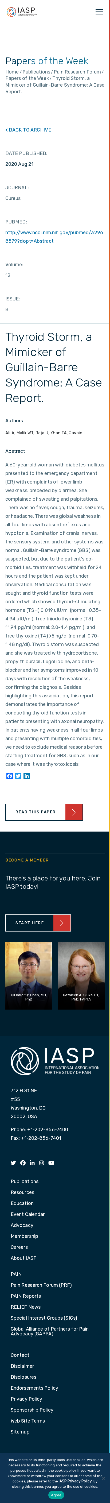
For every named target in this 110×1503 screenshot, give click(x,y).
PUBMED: (16, 222)
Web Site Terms (28, 1421)
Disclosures (23, 1377)
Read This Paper (35, 812)
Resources (22, 1192)
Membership (24, 1236)
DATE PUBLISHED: (26, 153)
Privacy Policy (26, 1399)
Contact (20, 1355)
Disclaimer (22, 1366)
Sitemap (20, 1432)
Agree (56, 1495)
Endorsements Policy (34, 1388)
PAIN (16, 1274)
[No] (103, 1478)
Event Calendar (28, 1214)
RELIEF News (26, 1307)
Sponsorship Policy (32, 1410)
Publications (24, 1181)
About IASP (24, 1258)
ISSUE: (12, 299)
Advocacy (22, 1225)
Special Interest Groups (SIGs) (44, 1318)
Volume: (14, 265)
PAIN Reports (26, 1296)
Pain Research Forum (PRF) (41, 1285)
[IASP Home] (22, 12)
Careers (19, 1247)
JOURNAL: (17, 188)
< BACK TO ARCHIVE (28, 130)
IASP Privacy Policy (75, 1481)
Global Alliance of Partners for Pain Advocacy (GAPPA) (50, 1332)
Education (22, 1203)
